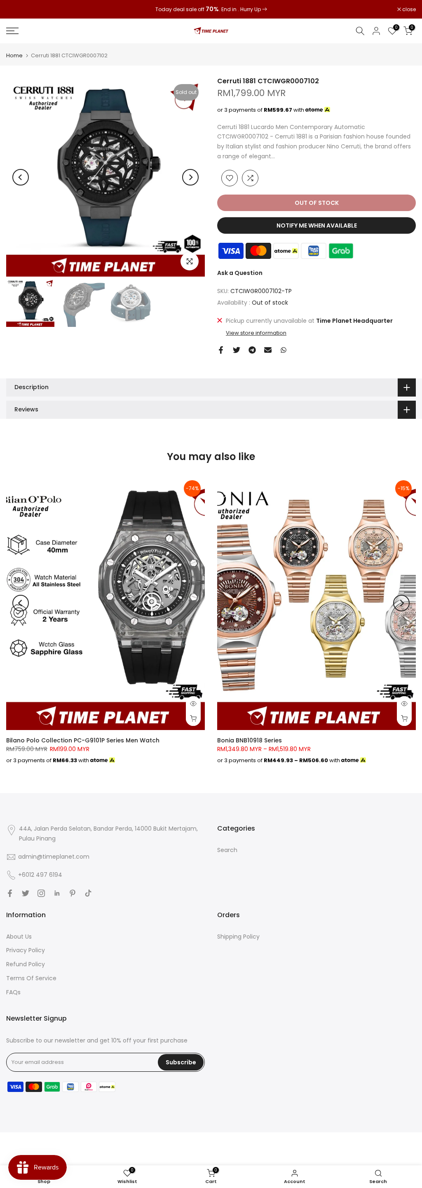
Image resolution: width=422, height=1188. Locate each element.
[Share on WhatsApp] (283, 350)
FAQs (13, 992)
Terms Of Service (31, 978)
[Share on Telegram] (252, 350)
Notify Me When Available (317, 225)
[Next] (190, 177)
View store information (256, 333)
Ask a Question (240, 273)
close (17, 9)
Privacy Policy (25, 950)
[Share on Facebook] (221, 350)
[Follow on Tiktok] (88, 893)
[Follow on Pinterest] (72, 893)
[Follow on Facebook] (10, 893)
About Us (19, 936)
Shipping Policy (238, 936)
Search (227, 850)
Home (14, 55)
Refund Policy (25, 964)
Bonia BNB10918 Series (249, 740)
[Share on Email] (268, 350)
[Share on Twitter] (236, 350)
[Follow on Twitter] (25, 893)
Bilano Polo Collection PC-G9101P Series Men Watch (82, 740)
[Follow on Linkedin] (57, 893)
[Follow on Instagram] (41, 893)
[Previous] (20, 177)
